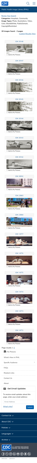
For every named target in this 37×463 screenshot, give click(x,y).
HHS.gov (4, 458)
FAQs (6, 368)
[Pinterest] (21, 454)
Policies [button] (5, 427)
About (6, 383)
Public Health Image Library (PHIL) (15, 9)
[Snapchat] (25, 454)
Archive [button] (5, 440)
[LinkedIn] (14, 454)
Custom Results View (27, 34)
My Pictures (11, 352)
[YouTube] (18, 454)
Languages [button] (6, 433)
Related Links (9, 373)
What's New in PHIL (12, 357)
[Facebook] (3, 454)
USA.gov (12, 458)
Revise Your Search (8, 16)
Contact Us (8, 378)
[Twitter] (7, 454)
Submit (30, 407)
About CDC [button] (6, 421)
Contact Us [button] (7, 415)
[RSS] (29, 454)
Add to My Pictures (14, 55)
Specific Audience (10, 362)
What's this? (8, 406)
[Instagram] (10, 454)
